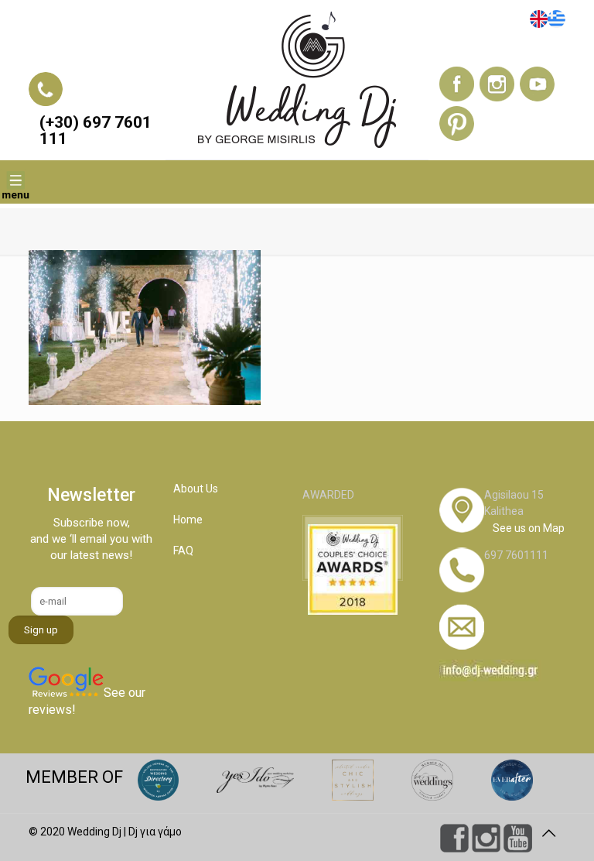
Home (188, 519)
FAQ (183, 550)
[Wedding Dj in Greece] (296, 80)
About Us (195, 488)
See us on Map (529, 528)
